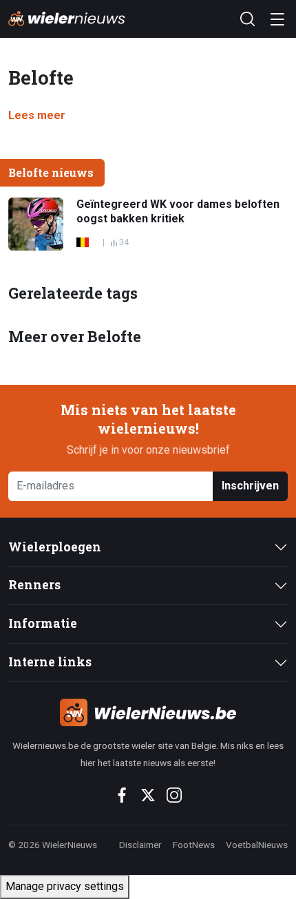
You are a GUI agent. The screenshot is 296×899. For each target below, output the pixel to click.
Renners (34, 585)
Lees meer (36, 115)
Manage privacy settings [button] (65, 886)
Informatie (42, 623)
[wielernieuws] (148, 712)
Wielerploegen (54, 547)
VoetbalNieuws (257, 844)
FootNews (194, 844)
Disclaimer (140, 844)
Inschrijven (250, 485)
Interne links (50, 662)
